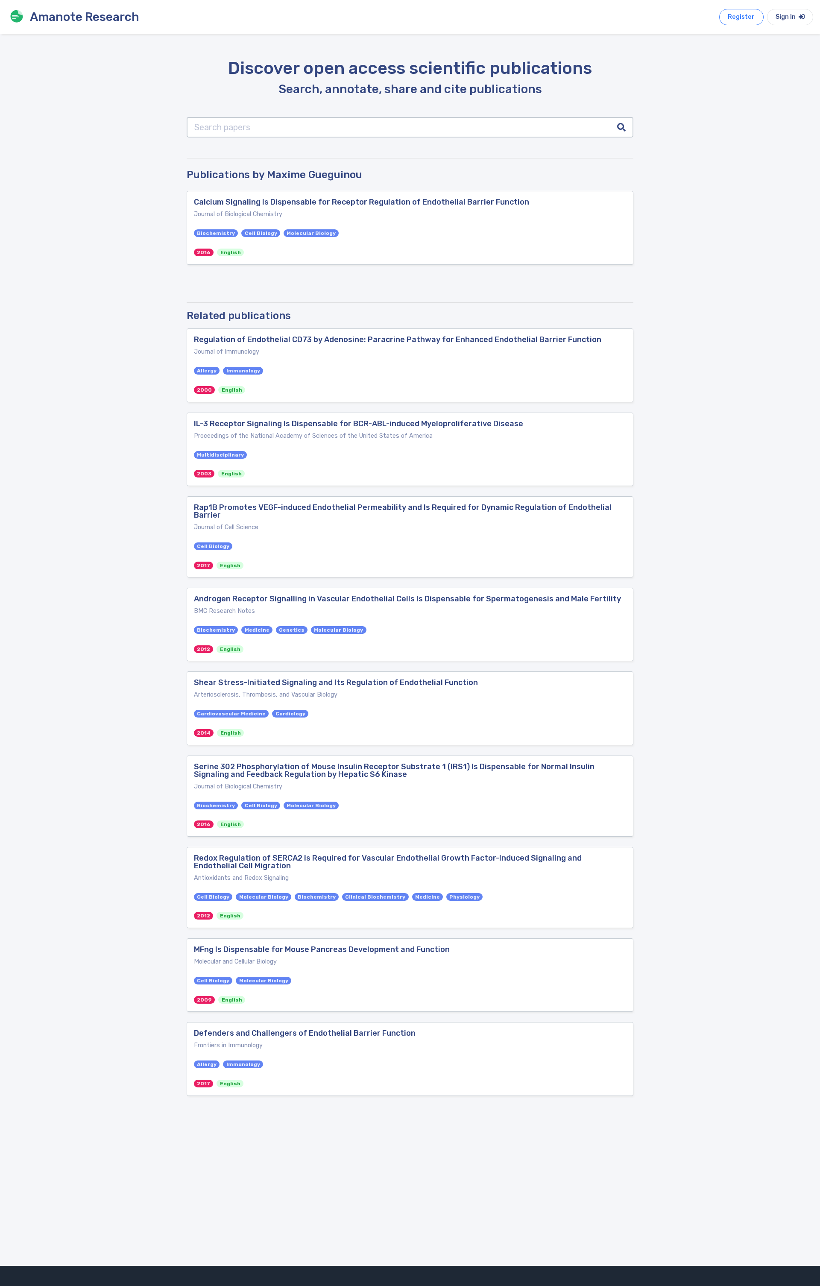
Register (741, 17)
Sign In (786, 17)
